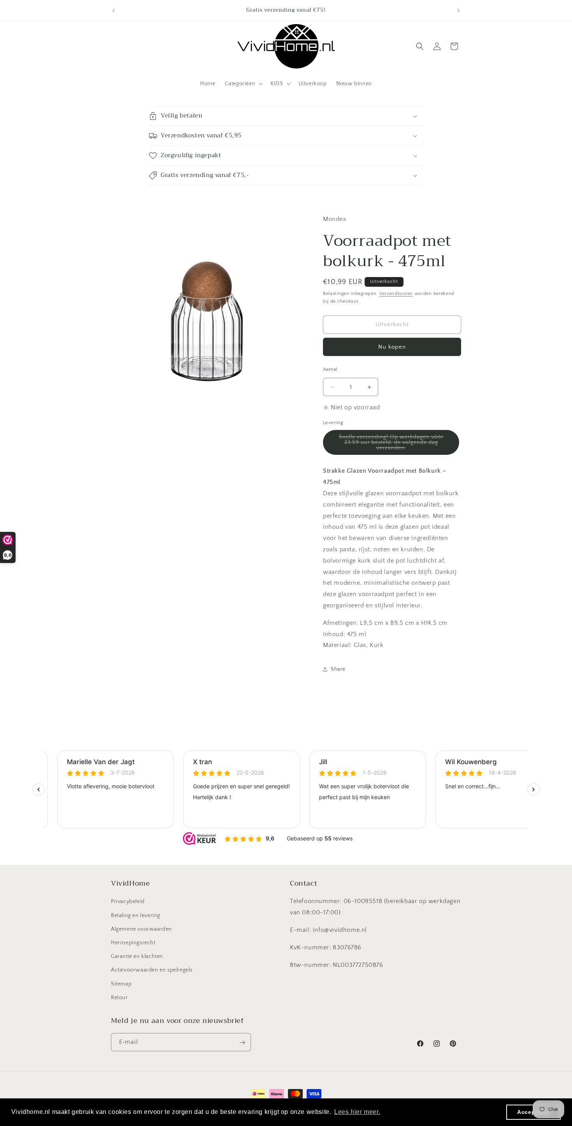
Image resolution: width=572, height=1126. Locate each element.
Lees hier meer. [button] (357, 1111)
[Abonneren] (242, 1042)
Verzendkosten (396, 293)
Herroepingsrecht (133, 943)
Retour (119, 997)
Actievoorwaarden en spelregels (152, 970)
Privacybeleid (128, 902)
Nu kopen (392, 347)
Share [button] (338, 669)
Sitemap (121, 984)
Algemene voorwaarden (141, 929)
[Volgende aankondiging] (458, 10)
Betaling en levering (135, 915)
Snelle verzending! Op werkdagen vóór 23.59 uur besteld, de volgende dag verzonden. (391, 444)
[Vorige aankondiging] (113, 10)
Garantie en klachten (137, 956)
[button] (243, 83)
